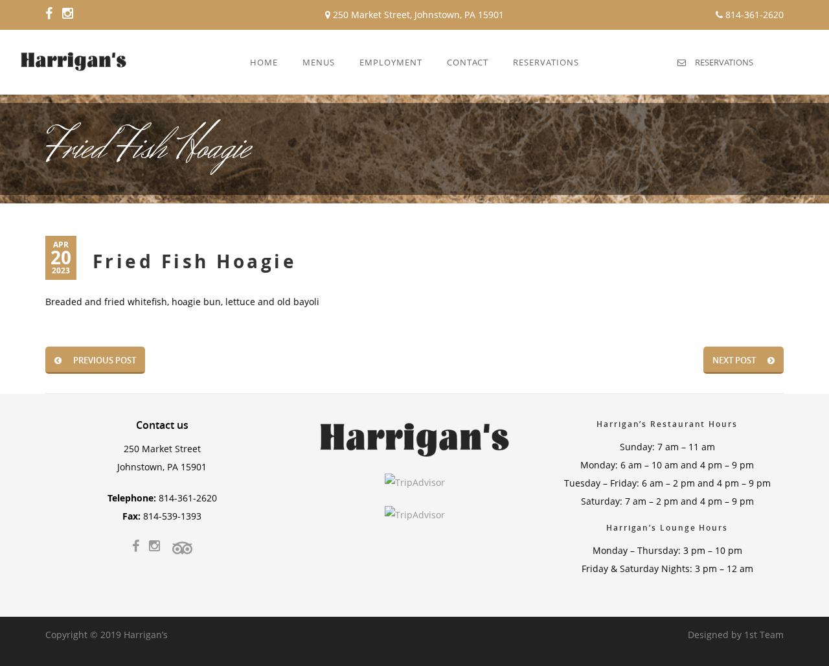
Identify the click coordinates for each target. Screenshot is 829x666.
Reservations (724, 62)
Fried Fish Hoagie (195, 261)
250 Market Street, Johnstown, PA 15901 (417, 14)
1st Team (764, 634)
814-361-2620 (753, 14)
